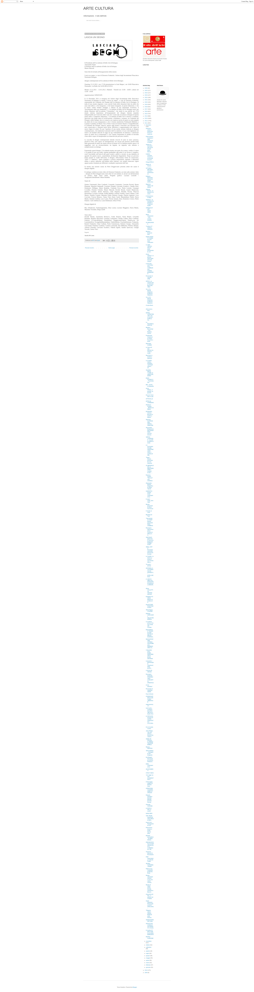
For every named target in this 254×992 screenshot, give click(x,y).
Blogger (135, 987)
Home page (111, 248)
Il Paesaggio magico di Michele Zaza (149, 784)
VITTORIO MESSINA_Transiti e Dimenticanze (149, 171)
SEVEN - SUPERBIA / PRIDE (149, 865)
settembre (148, 947)
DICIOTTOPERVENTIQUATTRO (149, 606)
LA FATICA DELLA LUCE (148, 810)
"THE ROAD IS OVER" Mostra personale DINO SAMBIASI (149, 522)
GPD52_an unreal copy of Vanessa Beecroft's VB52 (150, 284)
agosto (148, 951)
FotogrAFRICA (150, 162)
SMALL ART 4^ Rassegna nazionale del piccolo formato (149, 550)
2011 (146, 123)
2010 (146, 970)
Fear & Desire (149, 694)
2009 (146, 972)
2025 (146, 90)
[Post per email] (103, 240)
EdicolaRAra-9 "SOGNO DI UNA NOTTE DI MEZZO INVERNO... (150, 633)
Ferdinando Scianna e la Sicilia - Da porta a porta (149, 338)
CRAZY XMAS (150, 773)
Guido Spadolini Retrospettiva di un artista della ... (150, 904)
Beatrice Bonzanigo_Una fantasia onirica (149, 330)
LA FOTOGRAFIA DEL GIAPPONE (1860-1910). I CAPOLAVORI (149, 450)
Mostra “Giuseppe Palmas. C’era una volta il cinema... (149, 879)
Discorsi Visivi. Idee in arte (150, 395)
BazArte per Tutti (149, 515)
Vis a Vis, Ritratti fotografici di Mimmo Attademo (149, 292)
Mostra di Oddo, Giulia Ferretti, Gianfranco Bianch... (149, 888)
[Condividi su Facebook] (112, 241)
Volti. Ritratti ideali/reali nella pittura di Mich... (150, 818)
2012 (146, 120)
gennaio (148, 967)
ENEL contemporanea (149, 765)
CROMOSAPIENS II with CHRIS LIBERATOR (149, 699)
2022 (146, 97)
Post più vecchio (133, 248)
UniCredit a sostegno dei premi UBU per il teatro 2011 (149, 711)
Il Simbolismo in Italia (149, 196)
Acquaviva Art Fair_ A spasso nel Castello (149, 896)
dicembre (148, 125)
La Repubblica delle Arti (150, 324)
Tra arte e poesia (148, 565)
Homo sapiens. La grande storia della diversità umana (150, 258)
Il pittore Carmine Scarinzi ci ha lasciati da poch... (149, 157)
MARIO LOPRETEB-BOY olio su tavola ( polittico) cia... (150, 316)
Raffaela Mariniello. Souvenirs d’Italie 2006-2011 (149, 179)
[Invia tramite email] (107, 241)
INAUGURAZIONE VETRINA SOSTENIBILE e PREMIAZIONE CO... (150, 643)
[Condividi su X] (111, 241)
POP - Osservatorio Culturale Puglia (149, 859)
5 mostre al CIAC (149, 511)
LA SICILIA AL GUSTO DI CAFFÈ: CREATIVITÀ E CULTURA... (150, 720)
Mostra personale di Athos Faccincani (149, 506)
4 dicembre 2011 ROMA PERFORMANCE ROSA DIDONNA (149, 654)
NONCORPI (149, 813)
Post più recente (89, 248)
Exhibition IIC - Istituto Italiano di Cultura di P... (150, 599)
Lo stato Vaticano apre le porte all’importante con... (150, 248)
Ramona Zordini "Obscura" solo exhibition (149, 478)
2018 (146, 106)
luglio (147, 953)
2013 (146, 118)
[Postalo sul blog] (109, 241)
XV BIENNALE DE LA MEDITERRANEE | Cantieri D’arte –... (150, 469)
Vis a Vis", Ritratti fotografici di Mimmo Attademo (149, 300)
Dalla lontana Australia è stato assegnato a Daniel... (149, 139)
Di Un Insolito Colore (149, 727)
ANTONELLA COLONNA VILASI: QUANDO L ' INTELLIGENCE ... (150, 572)
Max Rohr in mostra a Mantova (149, 357)
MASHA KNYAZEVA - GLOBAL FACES (149, 838)
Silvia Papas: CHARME (149, 610)
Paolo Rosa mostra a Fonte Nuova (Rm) (149, 830)
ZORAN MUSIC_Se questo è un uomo (150, 192)
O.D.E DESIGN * (149, 685)
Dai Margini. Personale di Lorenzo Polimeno (149, 759)
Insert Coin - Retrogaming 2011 (150, 824)
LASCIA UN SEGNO (149, 671)
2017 (146, 109)
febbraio (148, 965)
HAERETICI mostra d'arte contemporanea (149, 494)
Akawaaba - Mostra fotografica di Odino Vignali (149, 486)
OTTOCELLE (149, 399)
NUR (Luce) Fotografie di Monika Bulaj (149, 871)
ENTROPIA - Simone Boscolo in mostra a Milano (149, 414)
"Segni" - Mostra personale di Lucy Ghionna (149, 460)
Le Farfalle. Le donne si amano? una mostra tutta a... (150, 559)
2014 (146, 116)
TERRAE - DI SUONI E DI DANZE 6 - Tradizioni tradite (150, 202)
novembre (149, 941)
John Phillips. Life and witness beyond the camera (149, 733)
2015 (146, 113)
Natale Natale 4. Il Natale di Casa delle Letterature (149, 239)
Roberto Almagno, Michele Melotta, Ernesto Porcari (149, 798)
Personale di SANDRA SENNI (149, 690)
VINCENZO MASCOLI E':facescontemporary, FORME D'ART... (149, 541)
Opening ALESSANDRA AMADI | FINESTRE (149, 422)
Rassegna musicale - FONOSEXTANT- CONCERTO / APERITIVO (150, 678)
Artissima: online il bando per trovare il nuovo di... (149, 131)
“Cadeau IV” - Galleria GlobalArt (149, 228)
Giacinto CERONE (149, 805)
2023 (146, 95)
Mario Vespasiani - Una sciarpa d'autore (149, 217)
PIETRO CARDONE (149, 937)
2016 (146, 111)
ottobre (148, 945)
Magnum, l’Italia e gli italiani (149, 186)
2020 (146, 102)
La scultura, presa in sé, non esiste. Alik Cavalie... (150, 624)
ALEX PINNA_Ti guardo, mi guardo (149, 390)
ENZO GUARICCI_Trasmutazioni (150, 380)
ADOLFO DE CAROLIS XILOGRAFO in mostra (149, 926)
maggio (148, 958)
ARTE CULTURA (98, 8)
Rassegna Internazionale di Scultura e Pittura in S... (149, 531)
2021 (146, 99)
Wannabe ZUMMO (149, 344)
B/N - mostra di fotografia (150, 385)
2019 (146, 104)
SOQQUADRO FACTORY (150, 920)
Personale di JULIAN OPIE (149, 277)
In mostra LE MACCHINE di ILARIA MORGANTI (150, 932)
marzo (148, 962)
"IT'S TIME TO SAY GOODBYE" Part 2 (150, 777)
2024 (146, 93)
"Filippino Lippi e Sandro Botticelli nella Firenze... (149, 914)
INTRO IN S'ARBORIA (150, 402)
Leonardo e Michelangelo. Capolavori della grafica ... (150, 664)
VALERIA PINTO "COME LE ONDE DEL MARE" (149, 373)
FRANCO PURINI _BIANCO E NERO (150, 407)
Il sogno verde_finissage (149, 500)
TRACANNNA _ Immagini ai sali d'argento (149, 753)
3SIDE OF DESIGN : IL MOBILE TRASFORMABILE (149, 741)
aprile (147, 960)
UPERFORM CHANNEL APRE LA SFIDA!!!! (149, 790)
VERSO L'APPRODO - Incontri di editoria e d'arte (150, 440)
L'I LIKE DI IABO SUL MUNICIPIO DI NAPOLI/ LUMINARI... (150, 582)
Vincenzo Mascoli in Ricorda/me (150, 853)
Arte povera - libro (149, 309)
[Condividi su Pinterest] (114, 241)
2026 (146, 88)
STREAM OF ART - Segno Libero (149, 210)
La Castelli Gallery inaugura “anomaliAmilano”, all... (149, 364)
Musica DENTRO (149, 747)
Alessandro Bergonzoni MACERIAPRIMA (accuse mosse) (150, 431)
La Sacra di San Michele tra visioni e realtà (149, 350)
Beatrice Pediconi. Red (149, 233)
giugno (148, 955)
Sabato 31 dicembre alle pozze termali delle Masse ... (149, 148)
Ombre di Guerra (148, 165)
